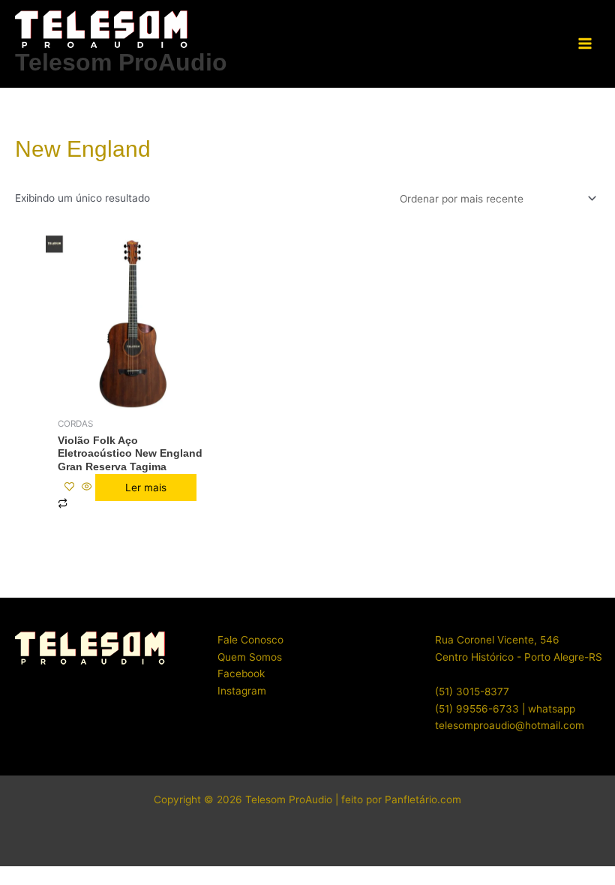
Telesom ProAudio (121, 62)
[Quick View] (87, 488)
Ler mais (145, 488)
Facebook (241, 674)
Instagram (242, 691)
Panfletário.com (423, 800)
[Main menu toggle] (585, 43)
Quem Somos (250, 657)
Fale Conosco (251, 640)
